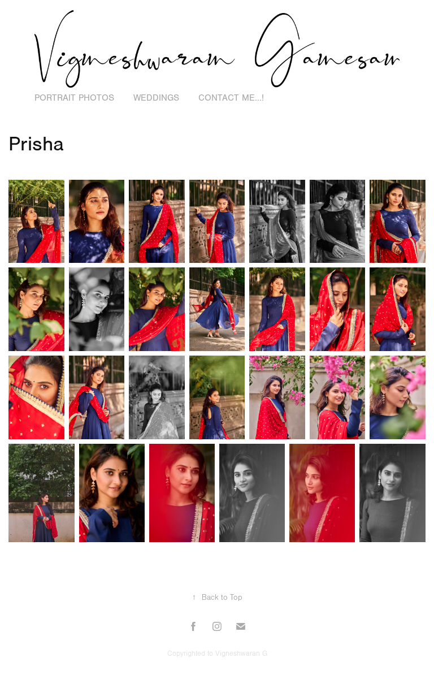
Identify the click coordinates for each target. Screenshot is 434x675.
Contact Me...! (231, 98)
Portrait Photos (74, 98)
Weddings (156, 98)
